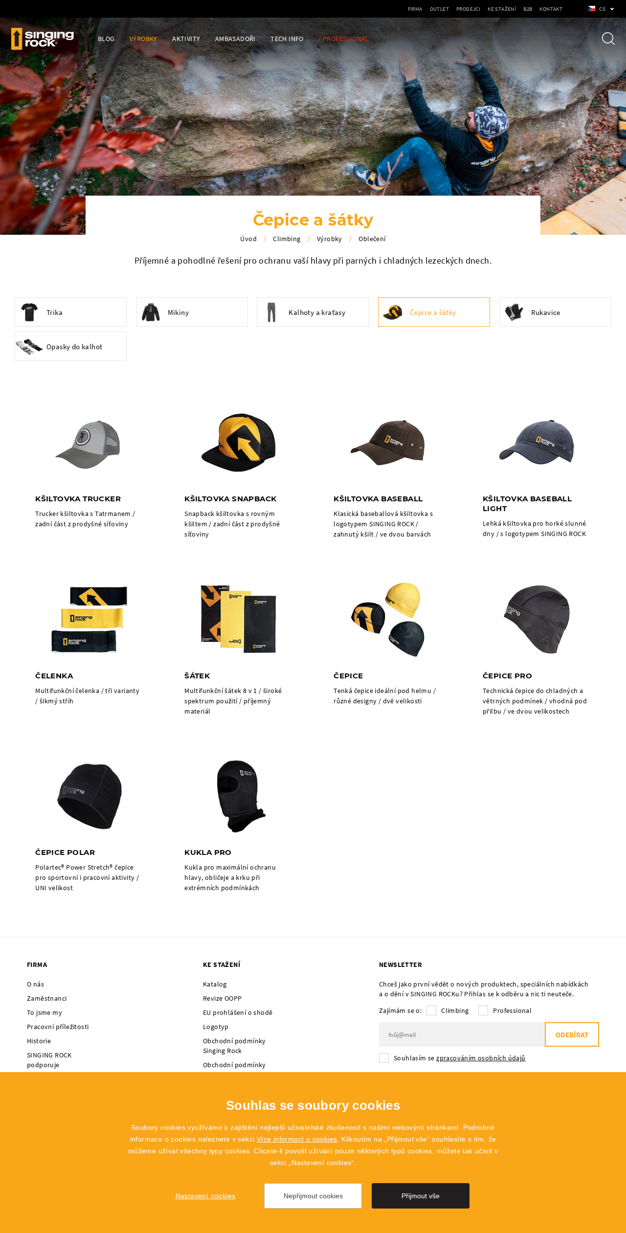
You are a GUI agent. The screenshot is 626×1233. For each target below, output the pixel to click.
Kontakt (550, 8)
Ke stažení (502, 8)
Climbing (286, 238)
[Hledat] (608, 38)
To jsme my (44, 1012)
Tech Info (287, 39)
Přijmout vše (421, 1196)
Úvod (248, 238)
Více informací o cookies (297, 1139)
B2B (527, 8)
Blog (106, 39)
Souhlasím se (460, 1058)
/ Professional (343, 39)
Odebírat (572, 1034)
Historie (39, 1040)
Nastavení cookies (206, 1196)
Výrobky (143, 39)
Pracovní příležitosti (58, 1026)
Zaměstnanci (47, 998)
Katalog (215, 984)
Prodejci (468, 8)
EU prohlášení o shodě (237, 1012)
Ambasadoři (235, 39)
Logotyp (216, 1026)
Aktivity (186, 39)
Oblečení (371, 238)
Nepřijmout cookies (313, 1196)
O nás (35, 984)
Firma (415, 8)
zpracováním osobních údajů (480, 1058)
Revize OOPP (222, 998)
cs (602, 8)
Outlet (439, 8)
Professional (512, 1010)
